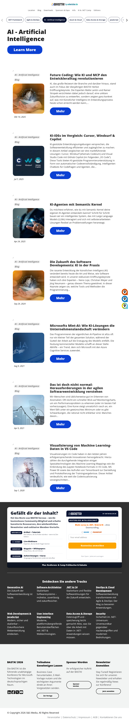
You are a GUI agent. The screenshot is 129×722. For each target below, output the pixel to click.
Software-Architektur (49, 587)
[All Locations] (125, 305)
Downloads (48, 10)
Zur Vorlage (47, 696)
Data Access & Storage (95, 20)
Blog (39, 10)
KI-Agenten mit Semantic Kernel (76, 204)
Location (31, 10)
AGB (95, 717)
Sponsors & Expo (63, 10)
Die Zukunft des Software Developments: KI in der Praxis (75, 263)
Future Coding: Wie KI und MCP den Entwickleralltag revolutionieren (78, 77)
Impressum (84, 717)
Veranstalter (53, 717)
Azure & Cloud (76, 20)
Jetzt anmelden (108, 691)
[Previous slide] (2, 20)
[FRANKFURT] (125, 292)
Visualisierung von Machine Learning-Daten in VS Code (80, 447)
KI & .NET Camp (84, 10)
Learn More (25, 49)
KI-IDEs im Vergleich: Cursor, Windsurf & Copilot (82, 137)
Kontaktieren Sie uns (111, 717)
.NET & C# (72, 587)
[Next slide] (126, 20)
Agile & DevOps (33, 20)
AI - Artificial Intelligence (54, 20)
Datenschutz (69, 717)
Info (73, 10)
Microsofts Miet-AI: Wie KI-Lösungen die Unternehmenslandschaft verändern (82, 327)
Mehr (60, 111)
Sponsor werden (76, 685)
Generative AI (15, 587)
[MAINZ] (125, 299)
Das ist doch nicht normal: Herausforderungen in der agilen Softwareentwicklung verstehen (76, 388)
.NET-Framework (15, 20)
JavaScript (114, 20)
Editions (97, 10)
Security (101, 613)
